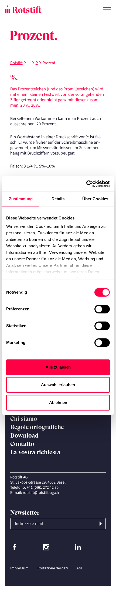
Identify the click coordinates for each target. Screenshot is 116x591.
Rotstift (16, 62)
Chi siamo (23, 418)
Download (24, 435)
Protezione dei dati (52, 568)
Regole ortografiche (37, 427)
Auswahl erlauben (58, 384)
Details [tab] (58, 198)
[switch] (102, 309)
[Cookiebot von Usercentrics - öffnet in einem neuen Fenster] (86, 183)
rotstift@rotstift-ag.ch (41, 492)
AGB (80, 568)
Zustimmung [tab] (21, 198)
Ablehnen (58, 402)
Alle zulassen (58, 367)
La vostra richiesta (35, 452)
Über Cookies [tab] (95, 198)
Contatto (22, 444)
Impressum (19, 568)
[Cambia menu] (107, 9)
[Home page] (31, 9)
